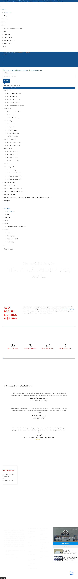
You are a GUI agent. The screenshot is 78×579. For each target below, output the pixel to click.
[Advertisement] (39, 508)
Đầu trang (3, 578)
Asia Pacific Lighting (23, 52)
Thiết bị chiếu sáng (22, 1)
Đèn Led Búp (34, 528)
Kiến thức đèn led (43, 538)
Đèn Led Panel (31, 550)
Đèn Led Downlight (31, 532)
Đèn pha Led (33, 568)
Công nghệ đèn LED (44, 547)
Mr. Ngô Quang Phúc (39, 398)
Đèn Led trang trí (31, 559)
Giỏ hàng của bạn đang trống (11, 85)
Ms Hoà (39, 435)
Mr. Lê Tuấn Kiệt (39, 416)
